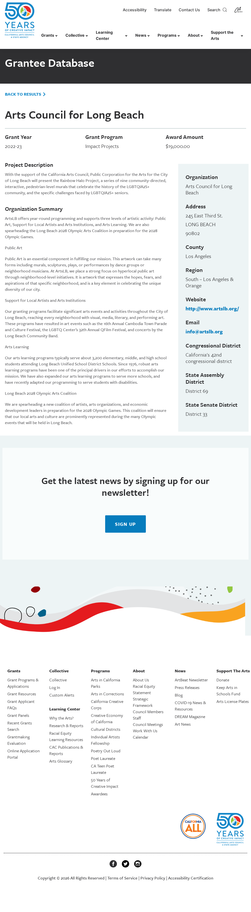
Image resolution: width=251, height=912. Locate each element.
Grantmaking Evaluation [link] (18, 740)
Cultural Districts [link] (105, 729)
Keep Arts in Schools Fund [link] (228, 690)
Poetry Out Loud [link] (105, 751)
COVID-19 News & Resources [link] (190, 705)
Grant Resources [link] (21, 694)
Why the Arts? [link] (61, 718)
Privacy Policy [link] (152, 878)
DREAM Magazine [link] (190, 716)
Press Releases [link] (187, 687)
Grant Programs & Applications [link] (22, 683)
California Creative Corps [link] (107, 704)
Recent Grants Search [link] (19, 726)
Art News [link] (183, 724)
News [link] (140, 35)
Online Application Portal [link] (23, 754)
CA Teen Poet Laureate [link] (102, 769)
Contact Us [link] (189, 9)
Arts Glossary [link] (60, 761)
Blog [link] (179, 695)
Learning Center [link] (104, 35)
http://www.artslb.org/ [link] (212, 308)
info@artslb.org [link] (204, 331)
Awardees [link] (99, 794)
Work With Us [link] (145, 731)
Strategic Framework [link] (143, 702)
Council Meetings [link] (148, 724)
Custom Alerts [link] (61, 695)
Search (214, 9)
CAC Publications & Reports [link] (66, 750)
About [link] (194, 35)
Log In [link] (54, 687)
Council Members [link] (148, 712)
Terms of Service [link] (122, 878)
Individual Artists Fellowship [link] (105, 740)
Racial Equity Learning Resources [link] (66, 736)
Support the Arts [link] (222, 35)
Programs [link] (167, 35)
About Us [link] (141, 680)
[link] (19, 22)
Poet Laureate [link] (103, 758)
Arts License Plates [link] (232, 701)
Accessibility (135, 9)
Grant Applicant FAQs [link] (21, 704)
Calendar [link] (140, 737)
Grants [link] (47, 35)
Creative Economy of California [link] (107, 718)
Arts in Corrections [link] (107, 694)
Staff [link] (137, 718)
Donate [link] (222, 680)
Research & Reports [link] (66, 725)
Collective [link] (75, 35)
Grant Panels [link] (18, 715)
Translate (162, 9)
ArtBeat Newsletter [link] (191, 680)
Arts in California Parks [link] (105, 683)
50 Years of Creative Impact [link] (104, 783)
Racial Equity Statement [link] (144, 689)
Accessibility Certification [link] (190, 878)
